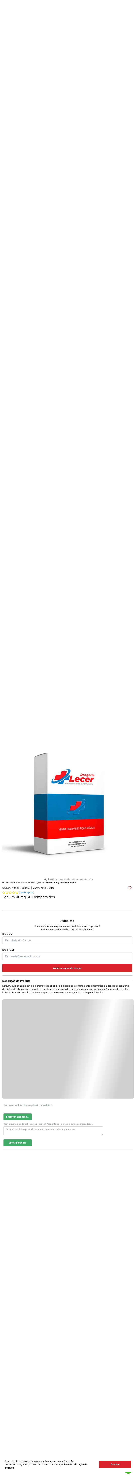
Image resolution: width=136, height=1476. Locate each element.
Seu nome (7, 934)
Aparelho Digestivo (35, 882)
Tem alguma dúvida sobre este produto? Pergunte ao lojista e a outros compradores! (48, 1124)
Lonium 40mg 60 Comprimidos (61, 882)
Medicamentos (17, 882)
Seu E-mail (8, 949)
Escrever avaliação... (17, 1116)
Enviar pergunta (17, 1142)
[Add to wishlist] (129, 887)
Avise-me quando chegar (67, 968)
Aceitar (115, 1464)
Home (5, 882)
